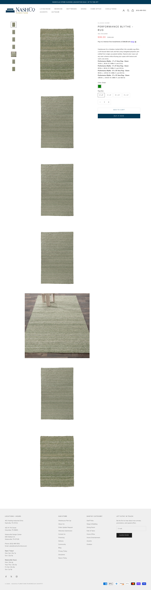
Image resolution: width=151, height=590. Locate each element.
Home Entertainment (93, 538)
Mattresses (72, 9)
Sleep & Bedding (92, 524)
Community (62, 544)
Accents (43, 12)
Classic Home (104, 23)
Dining (84, 9)
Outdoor (55, 12)
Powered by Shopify (35, 583)
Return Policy (62, 558)
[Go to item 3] (14, 39)
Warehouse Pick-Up (64, 521)
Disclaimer (61, 555)
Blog (59, 548)
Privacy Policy (62, 551)
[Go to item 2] (14, 32)
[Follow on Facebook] (6, 577)
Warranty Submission (65, 531)
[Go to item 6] (14, 61)
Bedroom (58, 9)
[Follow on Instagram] (17, 577)
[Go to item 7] (14, 69)
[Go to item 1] (14, 25)
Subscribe (124, 535)
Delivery (60, 541)
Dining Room (91, 527)
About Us (61, 524)
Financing (61, 538)
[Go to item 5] (14, 54)
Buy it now (119, 116)
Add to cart (119, 110)
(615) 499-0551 (141, 11)
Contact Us (61, 534)
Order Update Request (65, 527)
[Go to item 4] (14, 47)
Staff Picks (90, 521)
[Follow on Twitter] (11, 577)
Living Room (45, 9)
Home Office (96, 9)
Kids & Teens (111, 9)
